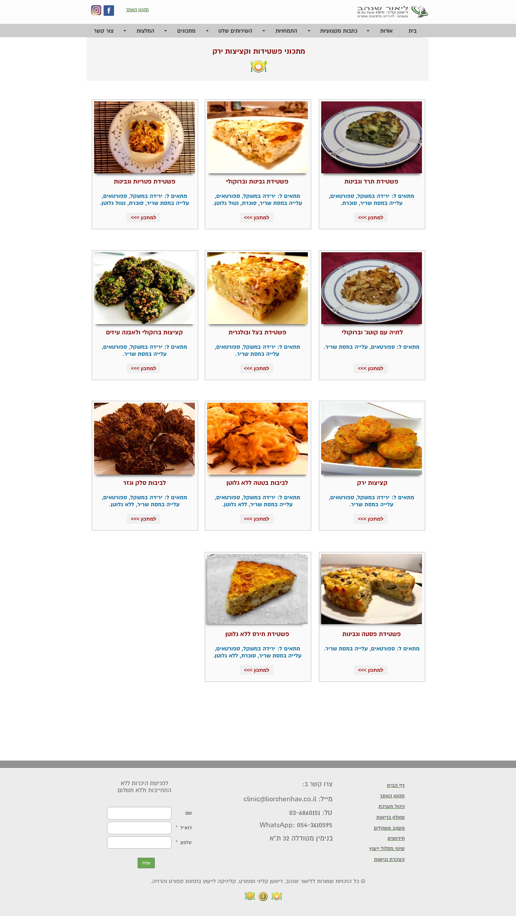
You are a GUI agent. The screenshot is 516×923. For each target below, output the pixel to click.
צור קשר (103, 30)
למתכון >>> (370, 217)
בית (413, 30)
